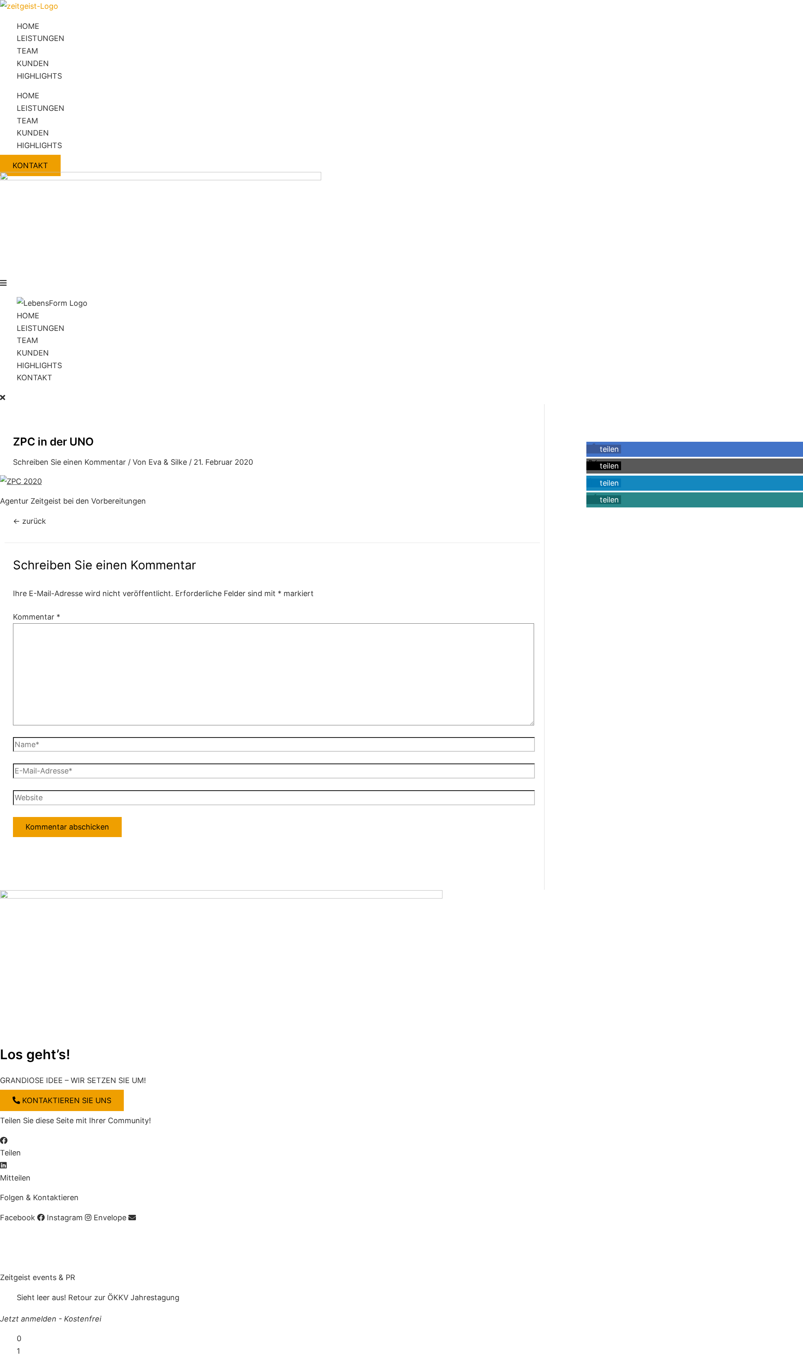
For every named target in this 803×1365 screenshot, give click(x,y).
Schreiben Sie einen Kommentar (69, 462)
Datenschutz (90, 1237)
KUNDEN (33, 63)
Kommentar (36, 616)
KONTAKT (34, 377)
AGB (53, 1237)
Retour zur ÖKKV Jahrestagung (123, 1297)
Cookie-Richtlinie (149, 1237)
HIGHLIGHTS (39, 76)
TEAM (27, 50)
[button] (401, 283)
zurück (29, 521)
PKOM (159, 1257)
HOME (28, 26)
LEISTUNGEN (40, 38)
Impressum (19, 1237)
